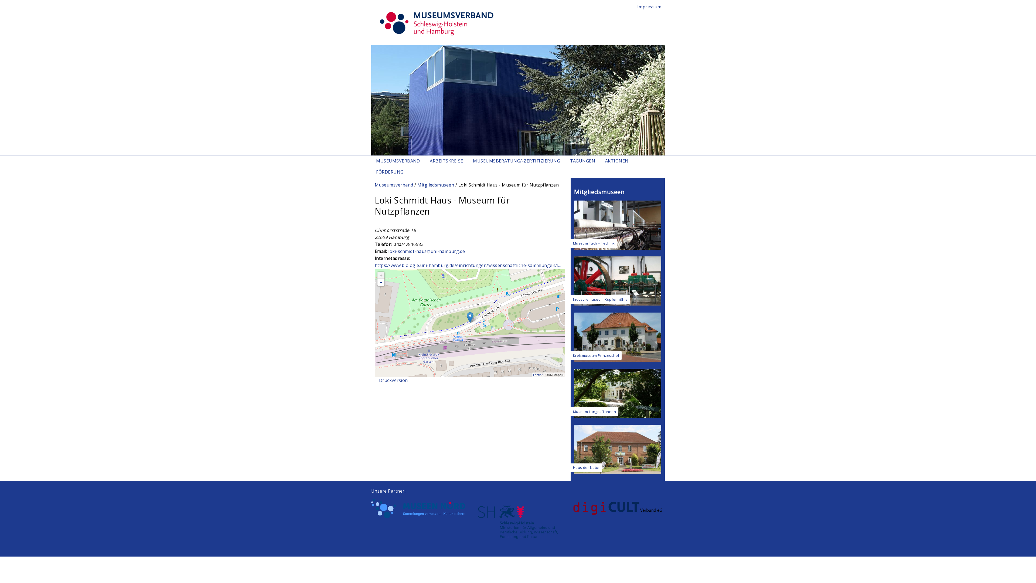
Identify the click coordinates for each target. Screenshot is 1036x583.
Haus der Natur (586, 467)
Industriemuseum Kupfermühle (600, 299)
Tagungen (582, 161)
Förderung (389, 172)
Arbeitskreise (446, 161)
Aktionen (617, 161)
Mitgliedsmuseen (435, 185)
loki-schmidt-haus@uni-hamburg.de (426, 251)
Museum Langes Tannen (594, 411)
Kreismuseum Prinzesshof (596, 355)
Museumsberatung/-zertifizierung (516, 161)
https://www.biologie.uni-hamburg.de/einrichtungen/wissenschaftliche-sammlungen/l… (468, 265)
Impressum (649, 7)
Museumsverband (398, 161)
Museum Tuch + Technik (594, 243)
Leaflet (538, 374)
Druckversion (393, 380)
